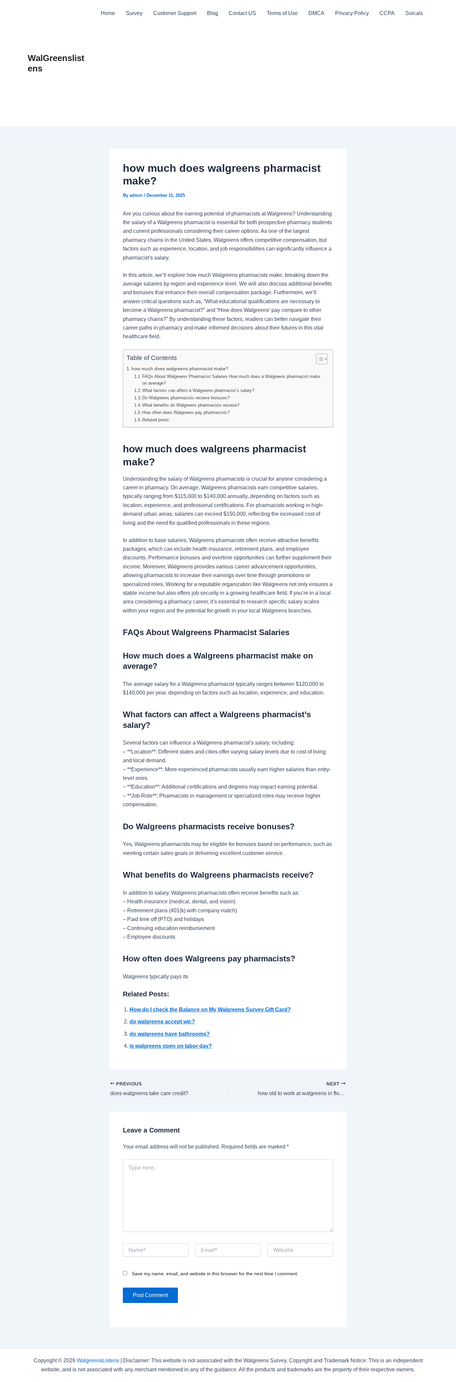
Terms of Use (282, 13)
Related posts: (156, 419)
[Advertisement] (262, 76)
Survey (134, 13)
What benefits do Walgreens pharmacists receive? (190, 405)
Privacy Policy (352, 13)
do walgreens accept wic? (162, 1021)
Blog (212, 13)
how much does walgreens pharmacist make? (180, 368)
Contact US (242, 13)
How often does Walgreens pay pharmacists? (186, 412)
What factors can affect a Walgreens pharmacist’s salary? (198, 390)
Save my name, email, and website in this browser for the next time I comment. (215, 1273)
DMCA (316, 13)
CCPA (387, 13)
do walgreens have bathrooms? (170, 1034)
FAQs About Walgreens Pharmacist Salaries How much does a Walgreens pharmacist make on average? (231, 380)
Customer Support (174, 13)
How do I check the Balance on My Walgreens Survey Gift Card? (210, 1009)
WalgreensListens (98, 1360)
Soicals (414, 13)
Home (108, 13)
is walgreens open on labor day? (171, 1046)
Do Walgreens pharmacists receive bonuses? (186, 397)
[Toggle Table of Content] (318, 359)
